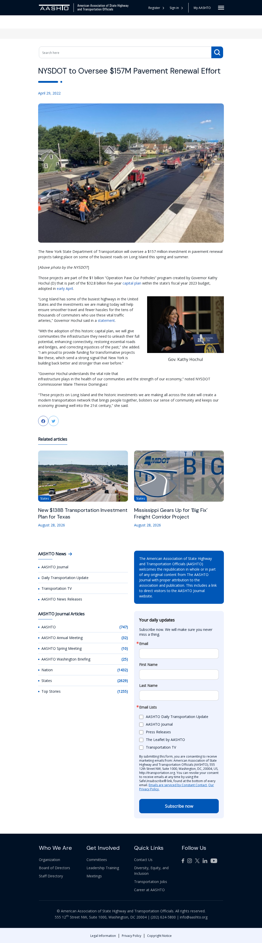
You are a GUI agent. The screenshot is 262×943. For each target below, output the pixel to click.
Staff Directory (51, 876)
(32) (125, 637)
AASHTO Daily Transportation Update (177, 716)
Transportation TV (56, 588)
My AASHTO (202, 8)
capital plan (132, 283)
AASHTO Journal (54, 566)
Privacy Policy (131, 936)
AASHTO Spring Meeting (61, 648)
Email (143, 643)
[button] (176, 7)
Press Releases (158, 731)
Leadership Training (102, 867)
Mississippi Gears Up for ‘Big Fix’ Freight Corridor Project (171, 513)
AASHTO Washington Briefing (65, 659)
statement (106, 320)
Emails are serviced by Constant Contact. (178, 785)
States (46, 680)
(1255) (122, 691)
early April (65, 288)
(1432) (122, 669)
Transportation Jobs (150, 881)
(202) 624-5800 (163, 917)
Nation (47, 669)
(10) (125, 648)
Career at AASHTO (149, 889)
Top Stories (51, 691)
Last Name (148, 685)
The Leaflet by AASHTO (165, 739)
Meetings (94, 876)
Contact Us (143, 859)
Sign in (174, 8)
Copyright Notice (159, 936)
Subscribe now (179, 806)
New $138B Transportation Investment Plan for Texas (82, 513)
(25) (125, 659)
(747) (123, 626)
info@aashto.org (194, 917)
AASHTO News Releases (61, 599)
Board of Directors (54, 867)
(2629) (122, 680)
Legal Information (103, 936)
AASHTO (48, 626)
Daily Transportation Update (65, 577)
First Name (148, 664)
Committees (96, 859)
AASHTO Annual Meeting (62, 637)
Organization (49, 859)
